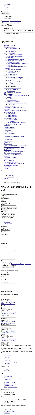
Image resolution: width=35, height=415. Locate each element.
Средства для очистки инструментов (14, 151)
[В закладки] (10, 309)
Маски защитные (9, 160)
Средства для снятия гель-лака (13, 154)
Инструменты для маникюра (12, 88)
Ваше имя (3, 276)
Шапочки (7, 166)
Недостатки (4, 243)
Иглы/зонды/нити (9, 131)
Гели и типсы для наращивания (13, 60)
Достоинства (4, 234)
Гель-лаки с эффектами (14, 71)
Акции (6, 168)
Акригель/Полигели (13, 62)
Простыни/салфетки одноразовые (14, 163)
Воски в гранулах (9, 127)
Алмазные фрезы (12, 119)
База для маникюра (9, 47)
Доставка (6, 5)
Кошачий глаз (11, 72)
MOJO (2, 200)
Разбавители (7, 150)
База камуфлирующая (13, 48)
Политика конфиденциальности (13, 362)
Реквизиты (10, 177)
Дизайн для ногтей (9, 75)
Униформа (7, 159)
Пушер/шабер (11, 91)
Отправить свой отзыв (7, 267)
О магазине (7, 4)
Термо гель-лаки (12, 74)
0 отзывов (4, 211)
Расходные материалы (10, 157)
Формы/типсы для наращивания (16, 66)
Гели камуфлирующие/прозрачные (17, 63)
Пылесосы (10, 98)
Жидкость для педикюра (14, 54)
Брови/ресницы (8, 139)
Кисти (9, 80)
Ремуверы (7, 109)
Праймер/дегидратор (10, 106)
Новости (6, 156)
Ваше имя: (4, 231)
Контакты (7, 363)
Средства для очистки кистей (12, 153)
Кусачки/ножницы (12, 89)
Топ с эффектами (12, 116)
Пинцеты (7, 135)
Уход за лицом (8, 141)
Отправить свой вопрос (7, 291)
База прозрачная (12, 50)
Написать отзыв (5, 229)
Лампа (9, 97)
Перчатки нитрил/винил (11, 162)
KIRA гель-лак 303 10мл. (8, 304)
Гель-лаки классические (14, 69)
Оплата (6, 7)
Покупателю (4, 353)
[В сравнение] (11, 309)
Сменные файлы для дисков (15, 59)
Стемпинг (10, 83)
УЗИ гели (7, 125)
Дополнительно (5, 366)
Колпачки (10, 57)
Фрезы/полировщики (10, 118)
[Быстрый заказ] (8, 309)
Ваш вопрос (4, 282)
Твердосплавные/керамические (16, 122)
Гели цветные (11, 65)
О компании (7, 174)
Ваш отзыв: (4, 252)
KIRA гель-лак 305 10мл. (8, 313)
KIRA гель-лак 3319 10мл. (8, 332)
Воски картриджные (10, 128)
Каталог (3, 373)
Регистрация (7, 18)
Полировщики (11, 121)
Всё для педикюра (9, 53)
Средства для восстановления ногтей (15, 110)
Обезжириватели (9, 148)
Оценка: (3, 260)
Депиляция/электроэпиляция (12, 124)
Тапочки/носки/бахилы (11, 165)
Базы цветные (11, 51)
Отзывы (7, 222)
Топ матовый (11, 113)
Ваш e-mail (4, 279)
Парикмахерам (8, 385)
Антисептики (8, 144)
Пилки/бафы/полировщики (12, 101)
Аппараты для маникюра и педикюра (18, 95)
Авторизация (8, 16)
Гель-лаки (7, 68)
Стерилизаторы (11, 100)
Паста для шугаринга (10, 133)
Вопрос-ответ (8, 223)
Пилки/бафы (11, 104)
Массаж (6, 384)
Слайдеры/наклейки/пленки (15, 82)
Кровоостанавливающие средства (14, 147)
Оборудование (8, 94)
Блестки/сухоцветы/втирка (15, 77)
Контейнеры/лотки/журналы (12, 92)
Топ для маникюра (9, 112)
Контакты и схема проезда (11, 9)
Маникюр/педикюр (9, 45)
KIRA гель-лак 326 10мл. (8, 340)
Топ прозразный (12, 115)
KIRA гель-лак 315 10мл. (8, 323)
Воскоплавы (7, 130)
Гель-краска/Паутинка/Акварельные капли (19, 78)
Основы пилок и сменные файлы (17, 103)
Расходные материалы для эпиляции (14, 136)
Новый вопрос (5, 274)
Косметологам (8, 381)
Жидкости (7, 142)
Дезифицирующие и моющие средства (15, 145)
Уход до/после (8, 138)
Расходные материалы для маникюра (14, 107)
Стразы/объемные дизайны (15, 85)
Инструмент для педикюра (15, 56)
